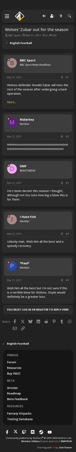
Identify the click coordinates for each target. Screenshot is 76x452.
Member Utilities (30, 441)
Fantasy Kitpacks (19, 413)
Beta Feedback (17, 399)
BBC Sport (14, 35)
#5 (67, 280)
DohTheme (65, 447)
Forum (11, 362)
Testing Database (20, 419)
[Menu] (7, 16)
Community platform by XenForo (39, 437)
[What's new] (61, 16)
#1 (67, 77)
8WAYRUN (66, 441)
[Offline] (8, 59)
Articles (12, 388)
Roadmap (14, 393)
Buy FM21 (13, 373)
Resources (14, 368)
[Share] (61, 77)
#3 (67, 183)
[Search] (69, 16)
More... (11, 102)
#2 (67, 136)
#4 (67, 234)
